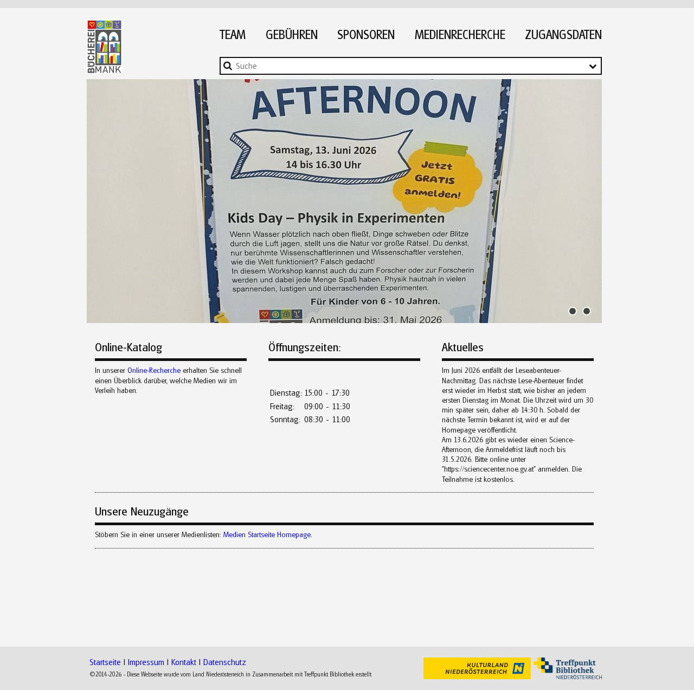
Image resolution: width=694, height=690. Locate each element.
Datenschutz (224, 662)
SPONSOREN (366, 34)
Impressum (146, 662)
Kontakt (183, 662)
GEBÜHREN (292, 34)
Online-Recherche (154, 370)
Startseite (105, 662)
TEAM (233, 34)
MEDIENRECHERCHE (460, 34)
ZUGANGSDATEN (563, 34)
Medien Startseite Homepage (267, 534)
